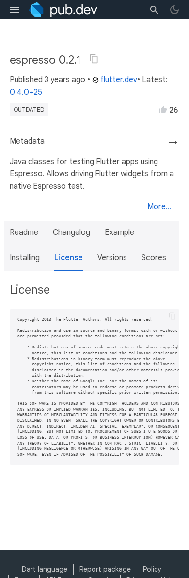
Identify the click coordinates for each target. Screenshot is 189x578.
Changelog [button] (71, 232)
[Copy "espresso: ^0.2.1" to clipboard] (94, 59)
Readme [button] (24, 232)
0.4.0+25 (26, 92)
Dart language (44, 569)
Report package (105, 569)
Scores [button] (154, 258)
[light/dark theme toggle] (174, 10)
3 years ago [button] (65, 79)
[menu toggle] (14, 9)
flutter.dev (118, 79)
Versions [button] (112, 258)
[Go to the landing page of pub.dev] (63, 9)
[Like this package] (162, 109)
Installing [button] (25, 258)
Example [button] (119, 232)
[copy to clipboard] (172, 316)
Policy (152, 569)
